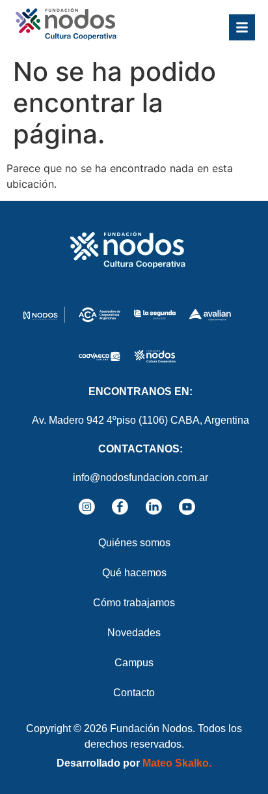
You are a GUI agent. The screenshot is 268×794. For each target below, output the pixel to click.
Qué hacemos (134, 572)
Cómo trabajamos (134, 602)
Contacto (134, 692)
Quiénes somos (134, 542)
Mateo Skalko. (176, 763)
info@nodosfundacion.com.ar (140, 477)
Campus (134, 662)
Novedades (134, 632)
